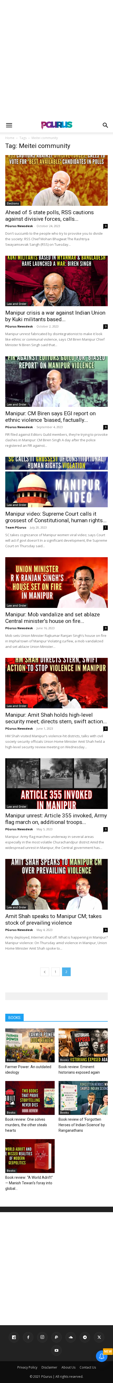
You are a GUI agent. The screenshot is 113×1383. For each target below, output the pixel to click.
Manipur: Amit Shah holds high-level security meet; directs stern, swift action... (56, 718)
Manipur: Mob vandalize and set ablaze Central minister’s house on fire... (52, 617)
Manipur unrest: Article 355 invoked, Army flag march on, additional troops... (56, 818)
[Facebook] (28, 1337)
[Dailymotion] (14, 1337)
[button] (9, 125)
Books (11, 1060)
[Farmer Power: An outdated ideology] (30, 1045)
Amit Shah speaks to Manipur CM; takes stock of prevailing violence (53, 919)
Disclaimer (49, 1367)
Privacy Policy (27, 1367)
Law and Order (16, 304)
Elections (13, 203)
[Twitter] (99, 1337)
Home (9, 138)
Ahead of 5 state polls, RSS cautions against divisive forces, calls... (49, 215)
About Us (68, 1367)
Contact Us (88, 1367)
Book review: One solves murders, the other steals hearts (26, 1125)
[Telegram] (85, 1337)
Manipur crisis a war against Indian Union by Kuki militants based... (55, 316)
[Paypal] (56, 1337)
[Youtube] (56, 1350)
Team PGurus (15, 527)
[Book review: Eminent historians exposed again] (83, 1045)
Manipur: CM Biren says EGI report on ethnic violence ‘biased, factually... (50, 416)
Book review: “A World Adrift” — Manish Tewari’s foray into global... (29, 1183)
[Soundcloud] (70, 1337)
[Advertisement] (56, 59)
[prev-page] (44, 971)
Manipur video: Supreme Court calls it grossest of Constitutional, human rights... (56, 517)
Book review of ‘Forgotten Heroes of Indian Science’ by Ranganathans (82, 1125)
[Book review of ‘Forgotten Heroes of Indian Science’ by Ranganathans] (83, 1098)
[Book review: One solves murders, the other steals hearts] (30, 1098)
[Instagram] (42, 1337)
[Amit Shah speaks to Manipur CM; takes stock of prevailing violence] (56, 884)
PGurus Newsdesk (19, 226)
